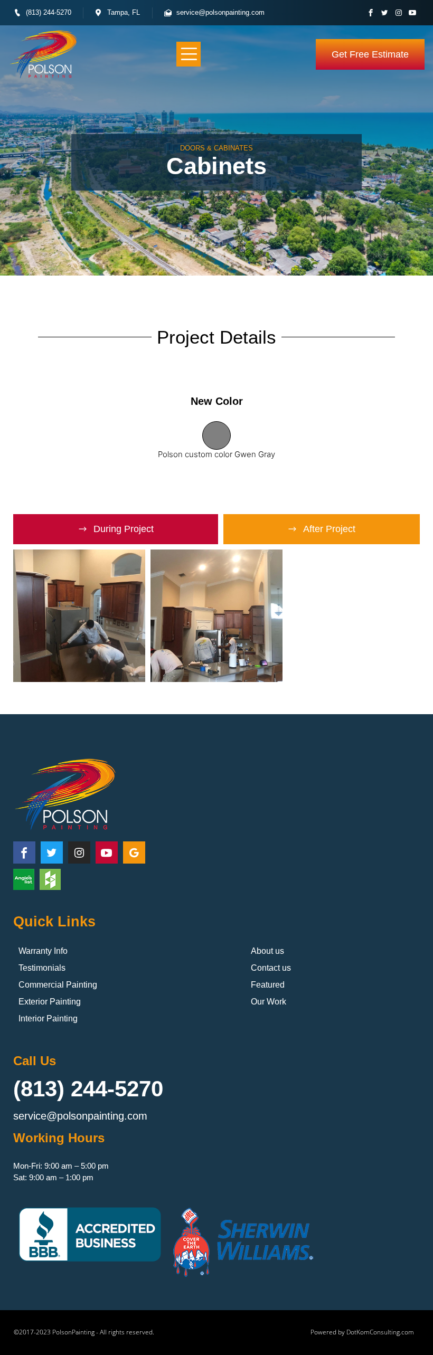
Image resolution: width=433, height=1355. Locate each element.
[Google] (134, 852)
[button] (188, 54)
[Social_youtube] (412, 13)
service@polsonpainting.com (80, 1116)
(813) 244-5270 (88, 1088)
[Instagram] (398, 13)
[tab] (115, 529)
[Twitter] (384, 13)
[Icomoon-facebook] (371, 13)
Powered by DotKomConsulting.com (362, 1332)
